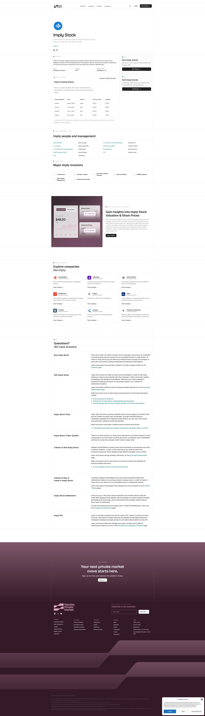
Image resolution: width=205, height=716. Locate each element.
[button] (202, 699)
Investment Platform (59, 622)
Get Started (144, 6)
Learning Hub (97, 622)
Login (135, 6)
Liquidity (56, 626)
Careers (115, 627)
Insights (95, 624)
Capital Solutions (58, 629)
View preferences (196, 711)
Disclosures (136, 627)
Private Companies (78, 622)
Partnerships (116, 629)
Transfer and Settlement (102, 508)
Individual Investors (78, 624)
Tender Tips (97, 627)
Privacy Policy (136, 624)
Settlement (56, 634)
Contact (115, 632)
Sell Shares (135, 89)
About (114, 622)
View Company (57, 287)
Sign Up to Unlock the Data (108, 78)
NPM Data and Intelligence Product (130, 526)
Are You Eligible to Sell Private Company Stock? (110, 467)
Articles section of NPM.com (103, 399)
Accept (170, 711)
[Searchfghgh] (130, 6)
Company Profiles (98, 629)
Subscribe (143, 612)
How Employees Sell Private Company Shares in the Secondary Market (119, 403)
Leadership (116, 624)
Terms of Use (136, 622)
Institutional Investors (79, 627)
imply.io (55, 46)
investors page (96, 367)
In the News (116, 634)
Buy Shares (135, 69)
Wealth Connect (58, 631)
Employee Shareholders (138, 455)
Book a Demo (111, 235)
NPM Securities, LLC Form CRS (141, 629)
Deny (183, 711)
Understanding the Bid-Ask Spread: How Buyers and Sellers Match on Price (120, 428)
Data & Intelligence (58, 624)
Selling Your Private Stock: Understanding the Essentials (113, 401)
